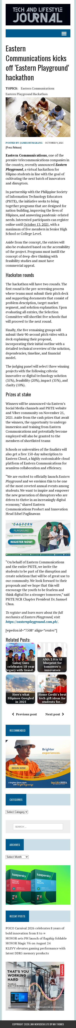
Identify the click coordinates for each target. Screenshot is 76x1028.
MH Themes (58, 1024)
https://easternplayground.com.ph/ (32, 621)
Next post (52, 714)
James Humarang (31, 142)
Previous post (26, 714)
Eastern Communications (37, 88)
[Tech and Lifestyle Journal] (38, 14)
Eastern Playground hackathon (27, 94)
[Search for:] (38, 826)
